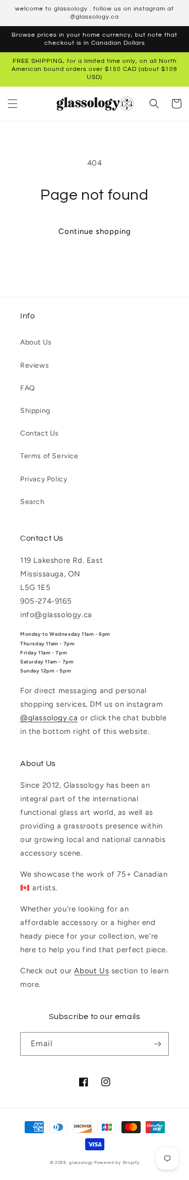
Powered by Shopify (117, 1162)
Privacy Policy (43, 479)
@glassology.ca (49, 717)
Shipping (35, 410)
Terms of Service (49, 456)
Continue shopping (94, 231)
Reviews (34, 365)
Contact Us (39, 433)
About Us (36, 342)
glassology (81, 1162)
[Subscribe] (157, 1044)
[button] (13, 104)
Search (32, 501)
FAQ (27, 388)
